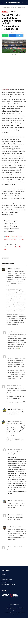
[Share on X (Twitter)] (19, 35)
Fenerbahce (5, 11)
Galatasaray (11, 610)
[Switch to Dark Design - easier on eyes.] (23, 2)
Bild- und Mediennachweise (8, 584)
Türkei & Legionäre (9, 612)
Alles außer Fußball (20, 612)
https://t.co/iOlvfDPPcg (14, 236)
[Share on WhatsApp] (5, 35)
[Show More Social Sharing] (24, 35)
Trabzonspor (18, 610)
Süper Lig (8, 608)
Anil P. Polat (7, 32)
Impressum (4, 577)
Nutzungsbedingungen (7, 582)
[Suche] (25, 2)
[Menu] (3, 2)
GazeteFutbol (15, 614)
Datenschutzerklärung (7, 579)
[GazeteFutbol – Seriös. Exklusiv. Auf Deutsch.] (13, 2)
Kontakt (3, 574)
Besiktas (14, 608)
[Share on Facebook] (12, 35)
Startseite (4, 7)
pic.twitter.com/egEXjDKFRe (14, 239)
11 (13, 32)
